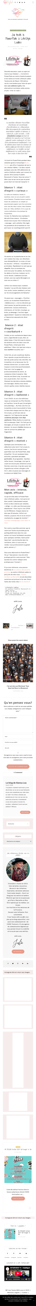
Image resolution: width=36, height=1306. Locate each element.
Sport (24, 30)
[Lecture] (7, 1279)
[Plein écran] (29, 1279)
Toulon (20, 48)
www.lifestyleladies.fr (14, 594)
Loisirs (18, 1147)
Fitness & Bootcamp (16, 30)
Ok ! (13, 1303)
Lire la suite (18, 1198)
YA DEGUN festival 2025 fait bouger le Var (18, 1149)
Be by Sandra (24, 581)
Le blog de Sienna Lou (16, 783)
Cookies (24, 1292)
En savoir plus (23, 1303)
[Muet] (26, 1279)
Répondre (25, 812)
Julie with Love (14, 46)
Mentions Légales (13, 1292)
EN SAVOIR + (18, 951)
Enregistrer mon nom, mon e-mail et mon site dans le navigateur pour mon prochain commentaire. (18, 757)
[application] (18, 1273)
